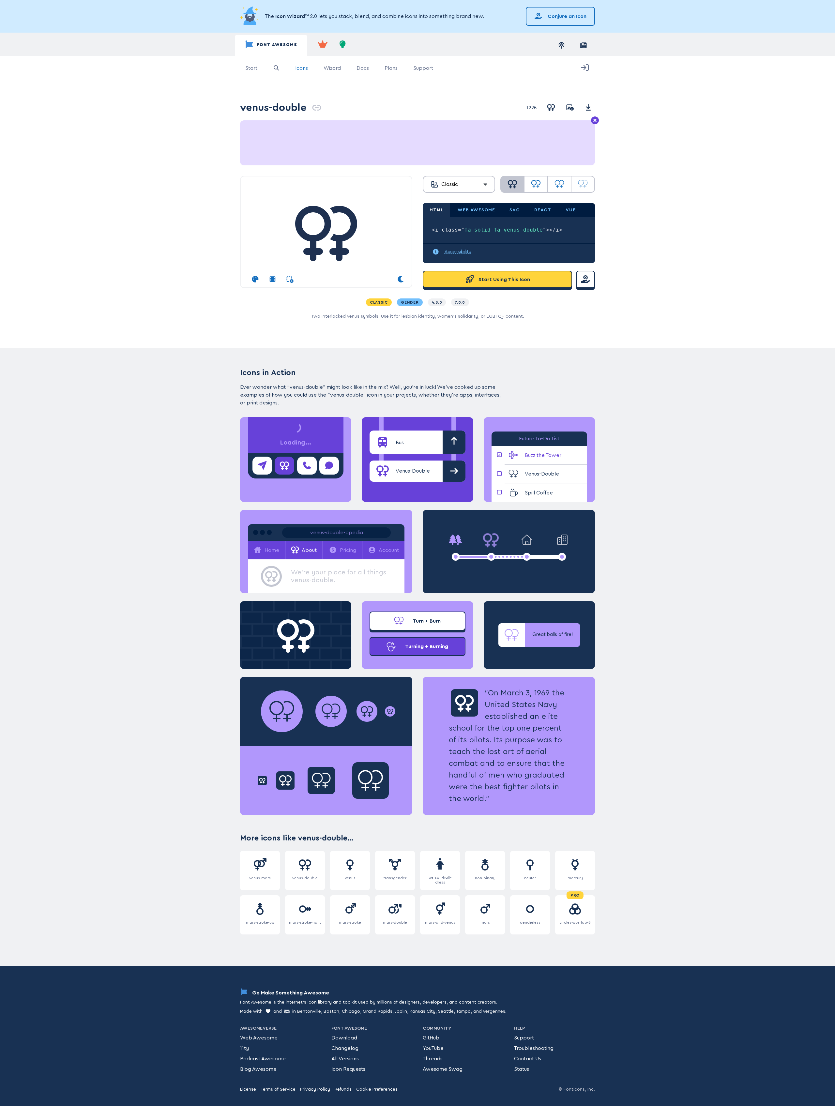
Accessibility (458, 252)
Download (344, 1037)
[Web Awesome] (322, 45)
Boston (331, 1011)
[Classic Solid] (512, 184)
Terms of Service (278, 1089)
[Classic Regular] (536, 184)
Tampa (463, 1011)
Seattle (446, 1011)
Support (423, 68)
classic (379, 302)
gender (410, 302)
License (248, 1089)
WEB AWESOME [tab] (476, 210)
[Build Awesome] (342, 45)
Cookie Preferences (377, 1089)
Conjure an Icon (566, 16)
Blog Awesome (258, 1069)
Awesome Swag (443, 1069)
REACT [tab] (542, 210)
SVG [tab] (514, 210)
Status (521, 1069)
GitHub (431, 1037)
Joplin (401, 1011)
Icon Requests (348, 1069)
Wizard (332, 68)
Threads (433, 1058)
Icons (301, 68)
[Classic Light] (559, 184)
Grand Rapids (377, 1011)
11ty (244, 1048)
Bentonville (309, 1011)
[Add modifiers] (290, 279)
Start (251, 68)
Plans (391, 68)
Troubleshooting (534, 1048)
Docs (363, 68)
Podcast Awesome (263, 1058)
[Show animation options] (273, 279)
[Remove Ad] (595, 120)
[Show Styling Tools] (255, 279)
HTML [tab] (436, 210)
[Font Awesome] (271, 45)
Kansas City (422, 1011)
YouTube (433, 1048)
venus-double (273, 107)
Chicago (351, 1011)
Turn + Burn (426, 621)
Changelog (344, 1048)
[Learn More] (250, 16)
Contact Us (527, 1058)
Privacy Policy (315, 1089)
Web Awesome (259, 1037)
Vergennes (494, 1011)
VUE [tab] (571, 210)
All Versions (345, 1058)
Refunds (343, 1089)
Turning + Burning (426, 646)
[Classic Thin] (583, 184)
